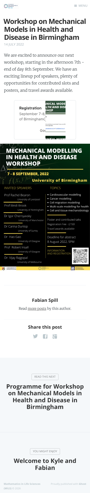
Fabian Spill (45, 300)
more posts (37, 308)
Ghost (82, 484)
